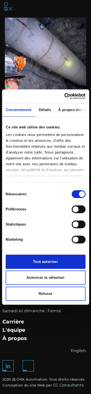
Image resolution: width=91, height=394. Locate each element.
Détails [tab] (45, 110)
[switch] (78, 209)
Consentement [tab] (18, 110)
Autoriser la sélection (45, 277)
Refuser (45, 293)
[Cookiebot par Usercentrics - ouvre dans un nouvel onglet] (64, 96)
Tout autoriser (45, 261)
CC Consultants (68, 385)
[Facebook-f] (28, 366)
